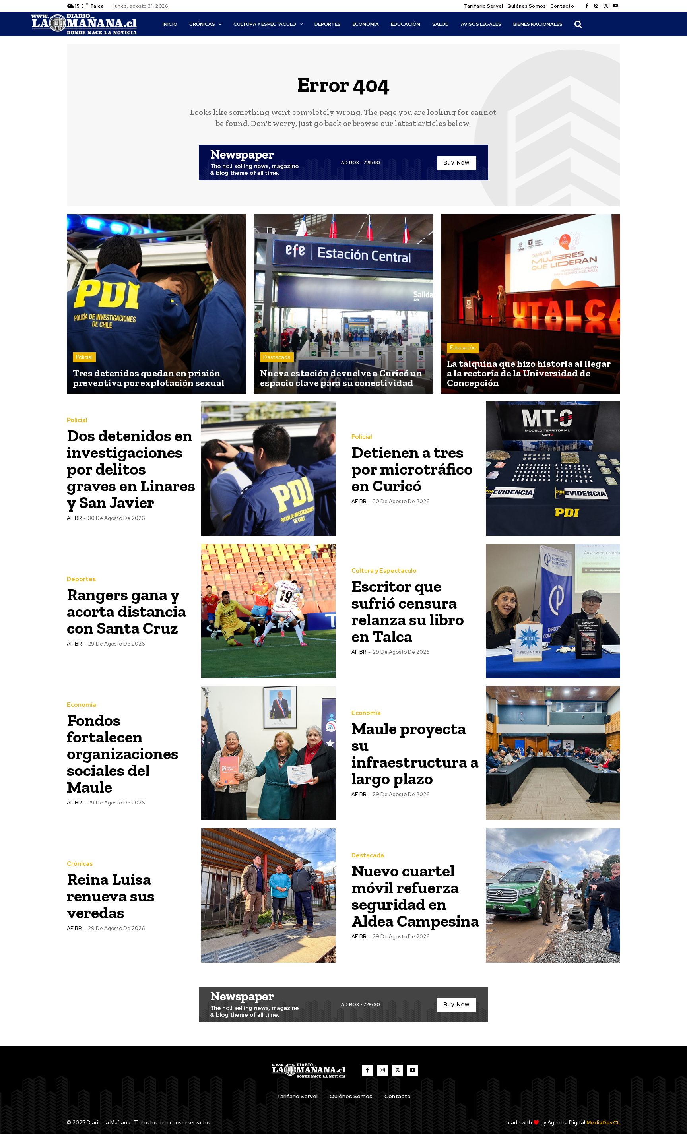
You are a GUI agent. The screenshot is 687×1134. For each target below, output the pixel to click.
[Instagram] (596, 6)
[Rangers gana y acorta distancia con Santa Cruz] (268, 611)
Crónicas (80, 864)
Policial (84, 357)
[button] (578, 24)
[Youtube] (615, 6)
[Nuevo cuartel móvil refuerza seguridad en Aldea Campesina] (553, 895)
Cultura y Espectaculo (384, 571)
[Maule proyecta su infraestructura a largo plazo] (553, 753)
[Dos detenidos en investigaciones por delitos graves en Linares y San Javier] (268, 468)
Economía (81, 705)
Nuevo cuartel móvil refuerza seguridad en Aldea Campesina (415, 896)
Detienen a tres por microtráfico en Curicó (412, 469)
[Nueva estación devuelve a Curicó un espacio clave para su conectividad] (343, 304)
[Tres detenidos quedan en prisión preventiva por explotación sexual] (156, 304)
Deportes (81, 579)
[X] (606, 6)
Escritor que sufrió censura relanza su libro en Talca (407, 611)
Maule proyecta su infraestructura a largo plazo (415, 753)
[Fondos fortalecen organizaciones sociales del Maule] (268, 753)
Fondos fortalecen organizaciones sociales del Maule (123, 753)
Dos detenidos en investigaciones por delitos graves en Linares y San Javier (131, 468)
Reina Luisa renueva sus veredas (111, 896)
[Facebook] (587, 6)
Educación (463, 347)
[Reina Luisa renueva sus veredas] (268, 895)
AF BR (74, 518)
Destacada (277, 357)
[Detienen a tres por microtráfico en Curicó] (553, 468)
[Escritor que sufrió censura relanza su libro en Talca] (553, 611)
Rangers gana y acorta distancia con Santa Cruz (126, 611)
